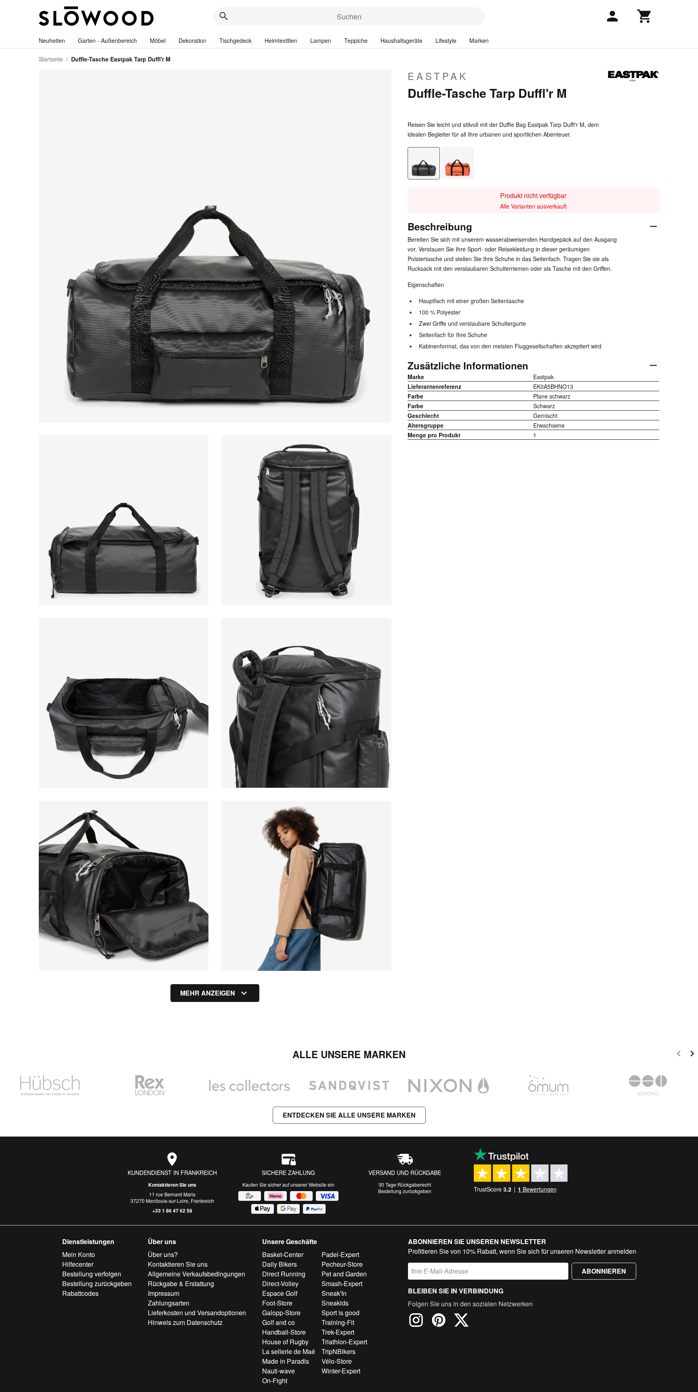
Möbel (158, 40)
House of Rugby (285, 1341)
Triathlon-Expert (344, 1341)
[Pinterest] (439, 1321)
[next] (692, 1055)
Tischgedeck (235, 40)
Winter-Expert (341, 1370)
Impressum (163, 1293)
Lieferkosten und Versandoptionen (197, 1312)
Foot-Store (277, 1303)
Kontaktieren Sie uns (172, 1184)
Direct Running (283, 1273)
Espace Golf (279, 1293)
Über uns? (163, 1254)
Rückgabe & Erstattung (181, 1283)
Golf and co (278, 1322)
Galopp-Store (281, 1312)
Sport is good (341, 1312)
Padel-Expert (340, 1254)
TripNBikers (338, 1351)
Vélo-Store (337, 1361)
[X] (461, 1321)
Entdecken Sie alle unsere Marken (349, 1115)
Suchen (349, 16)
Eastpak (438, 76)
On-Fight (274, 1380)
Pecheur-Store (342, 1264)
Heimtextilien (281, 40)
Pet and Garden (344, 1273)
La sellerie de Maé (288, 1351)
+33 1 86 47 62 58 (172, 1210)
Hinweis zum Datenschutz (185, 1322)
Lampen (320, 40)
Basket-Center (282, 1254)
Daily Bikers (279, 1264)
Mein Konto (78, 1254)
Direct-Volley (280, 1283)
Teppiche (356, 40)
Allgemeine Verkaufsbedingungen (196, 1273)
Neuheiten (52, 40)
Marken (479, 40)
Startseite (51, 59)
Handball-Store (284, 1332)
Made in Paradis (285, 1361)
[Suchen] (223, 16)
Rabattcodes (80, 1293)
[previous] (679, 1055)
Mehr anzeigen (207, 993)
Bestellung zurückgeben (404, 1190)
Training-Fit (338, 1322)
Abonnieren (604, 1271)
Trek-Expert (338, 1332)
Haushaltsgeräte (402, 40)
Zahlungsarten (168, 1303)
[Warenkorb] (645, 16)
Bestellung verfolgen (91, 1273)
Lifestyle (445, 40)
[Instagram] (416, 1321)
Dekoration (192, 40)
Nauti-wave (278, 1370)
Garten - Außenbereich (107, 40)
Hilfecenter (77, 1264)
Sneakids (335, 1303)
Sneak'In (334, 1293)
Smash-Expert (342, 1283)
